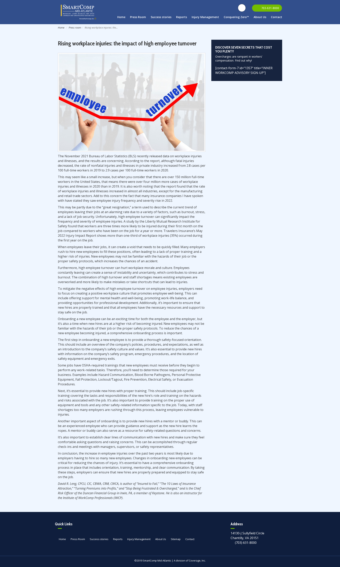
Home (121, 17)
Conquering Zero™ (236, 17)
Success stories (161, 17)
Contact (276, 17)
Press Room (138, 17)
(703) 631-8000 (246, 542)
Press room (75, 27)
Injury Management (205, 17)
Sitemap (176, 539)
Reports (181, 17)
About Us (260, 17)
